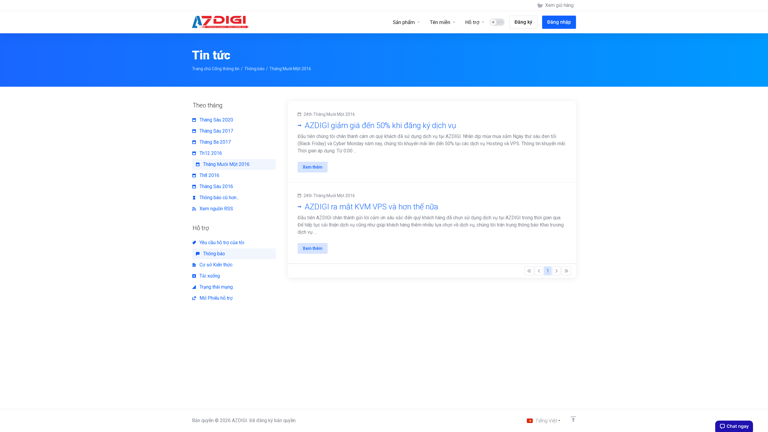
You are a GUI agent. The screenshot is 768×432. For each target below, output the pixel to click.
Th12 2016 (210, 153)
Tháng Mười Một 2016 (226, 164)
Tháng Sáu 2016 (215, 186)
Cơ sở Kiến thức (215, 265)
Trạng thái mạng (215, 287)
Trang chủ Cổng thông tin (215, 68)
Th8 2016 (208, 175)
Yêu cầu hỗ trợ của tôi (221, 242)
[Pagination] (529, 270)
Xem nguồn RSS (215, 209)
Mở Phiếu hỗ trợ (215, 298)
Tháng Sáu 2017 (215, 131)
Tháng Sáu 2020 (215, 120)
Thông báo (254, 68)
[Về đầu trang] (573, 419)
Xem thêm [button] (312, 167)
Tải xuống (209, 276)
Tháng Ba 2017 (214, 142)
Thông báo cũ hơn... (218, 197)
